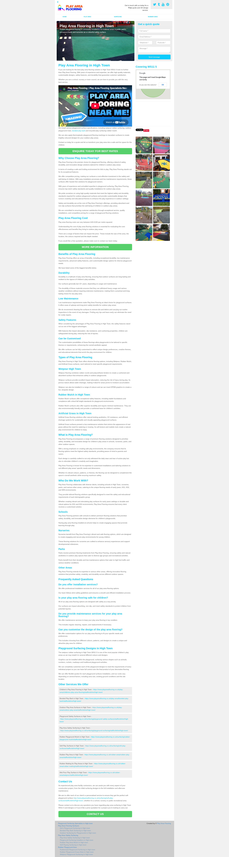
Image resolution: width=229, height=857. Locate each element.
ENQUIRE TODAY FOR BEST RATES (95, 151)
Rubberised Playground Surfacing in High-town (77, 850)
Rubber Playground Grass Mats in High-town (77, 852)
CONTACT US (95, 814)
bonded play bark (78, 131)
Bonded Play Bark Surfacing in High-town (75, 830)
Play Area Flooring (164, 823)
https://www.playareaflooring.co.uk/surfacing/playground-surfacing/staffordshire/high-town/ (94, 730)
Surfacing (118, 16)
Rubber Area (153, 16)
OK (163, 85)
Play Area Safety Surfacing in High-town (75, 838)
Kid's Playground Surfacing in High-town (75, 828)
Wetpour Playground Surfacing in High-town (76, 854)
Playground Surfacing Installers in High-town (76, 840)
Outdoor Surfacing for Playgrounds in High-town (78, 833)
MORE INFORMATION (95, 246)
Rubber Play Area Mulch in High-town (74, 842)
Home (65, 16)
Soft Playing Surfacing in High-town (73, 845)
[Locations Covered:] (57, 2)
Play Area (87, 16)
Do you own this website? (148, 85)
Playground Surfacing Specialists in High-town (75, 823)
